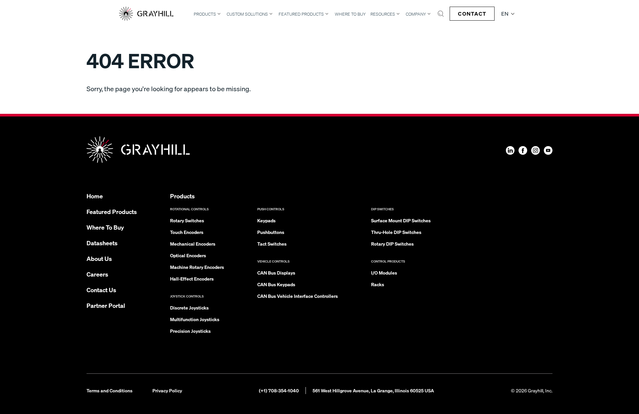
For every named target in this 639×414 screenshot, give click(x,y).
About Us (99, 258)
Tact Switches (272, 244)
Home (95, 196)
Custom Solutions (247, 14)
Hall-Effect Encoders (192, 279)
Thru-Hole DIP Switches (396, 232)
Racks (377, 284)
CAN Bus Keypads (276, 284)
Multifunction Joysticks (194, 319)
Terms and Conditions (109, 390)
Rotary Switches (187, 220)
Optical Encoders (188, 255)
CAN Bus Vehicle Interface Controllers (297, 296)
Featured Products (301, 14)
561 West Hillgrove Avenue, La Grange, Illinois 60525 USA (373, 390)
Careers (97, 274)
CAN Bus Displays (276, 273)
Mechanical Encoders (192, 244)
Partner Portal (106, 305)
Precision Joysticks (190, 331)
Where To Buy (350, 14)
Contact (472, 13)
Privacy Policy (167, 390)
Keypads (266, 220)
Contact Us (101, 290)
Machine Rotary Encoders (197, 267)
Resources (382, 14)
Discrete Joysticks (189, 307)
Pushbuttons (270, 232)
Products (205, 14)
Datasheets (102, 243)
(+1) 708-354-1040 (279, 390)
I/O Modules (384, 273)
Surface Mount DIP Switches (401, 220)
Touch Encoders (186, 232)
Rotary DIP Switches (392, 244)
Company (416, 14)
